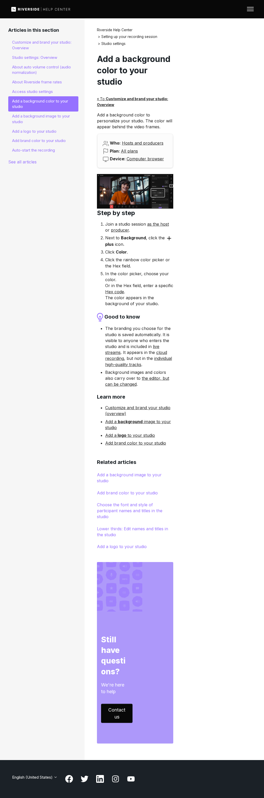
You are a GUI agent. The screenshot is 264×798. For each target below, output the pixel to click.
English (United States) (33, 777)
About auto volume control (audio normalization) (41, 70)
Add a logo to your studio (122, 546)
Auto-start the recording (33, 150)
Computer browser (145, 158)
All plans (129, 151)
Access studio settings (32, 91)
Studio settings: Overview (34, 57)
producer (120, 230)
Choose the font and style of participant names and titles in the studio (129, 510)
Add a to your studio (130, 435)
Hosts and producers (142, 143)
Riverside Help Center (115, 30)
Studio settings (113, 44)
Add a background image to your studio (129, 477)
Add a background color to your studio (40, 104)
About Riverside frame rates (37, 82)
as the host (158, 224)
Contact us (116, 713)
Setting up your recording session (129, 37)
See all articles (22, 161)
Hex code (114, 291)
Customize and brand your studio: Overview (41, 45)
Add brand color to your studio (135, 443)
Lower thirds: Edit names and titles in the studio (132, 531)
